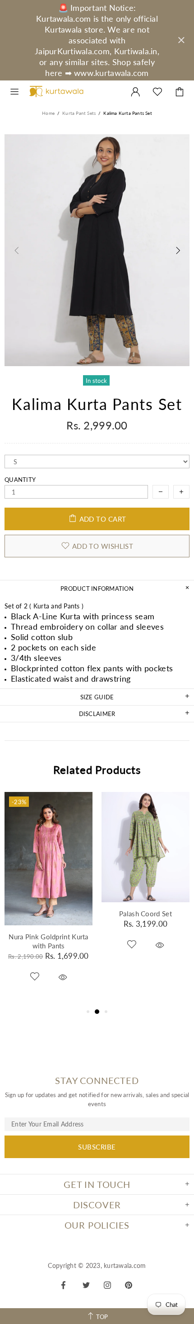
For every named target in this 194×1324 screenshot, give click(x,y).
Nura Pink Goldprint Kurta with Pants (48, 941)
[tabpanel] (48, 899)
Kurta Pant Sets (79, 113)
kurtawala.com (56, 92)
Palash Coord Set (145, 913)
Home (48, 113)
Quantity (20, 479)
